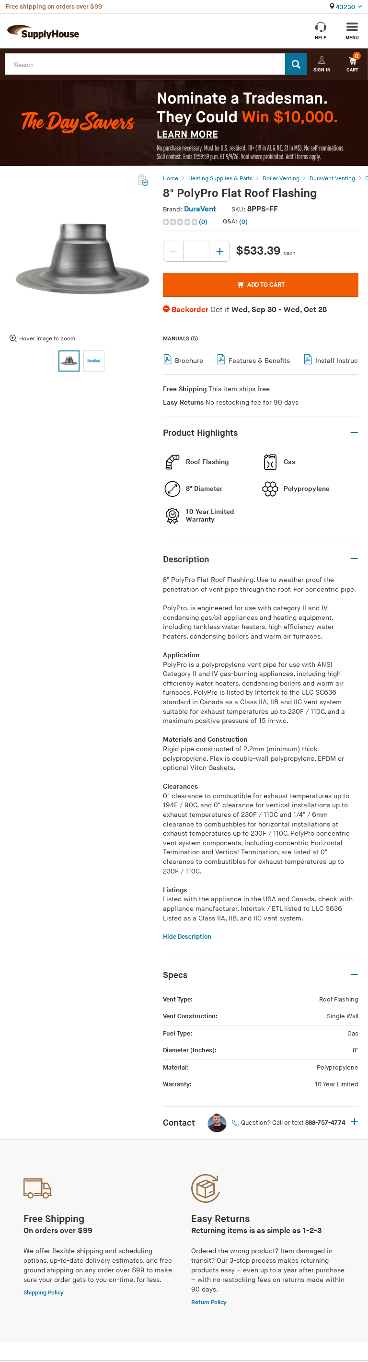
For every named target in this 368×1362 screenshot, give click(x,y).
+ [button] (354, 1122)
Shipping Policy (43, 1292)
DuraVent (200, 209)
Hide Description (187, 937)
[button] (186, 222)
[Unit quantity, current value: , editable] (196, 251)
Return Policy (209, 1302)
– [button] (354, 433)
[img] (181, 222)
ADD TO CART (266, 285)
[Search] (296, 64)
